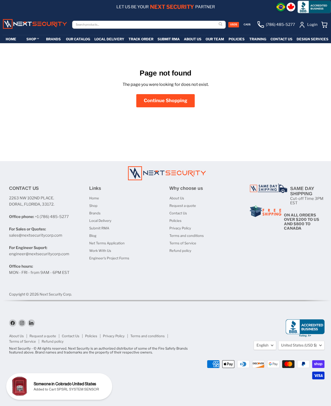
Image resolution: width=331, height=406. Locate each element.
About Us (176, 198)
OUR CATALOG (78, 39)
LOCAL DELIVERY (109, 39)
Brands (95, 213)
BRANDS (53, 39)
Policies (175, 221)
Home (94, 198)
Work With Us (100, 251)
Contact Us (178, 213)
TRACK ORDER (141, 39)
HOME (11, 39)
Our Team (215, 39)
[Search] (221, 24)
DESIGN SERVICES (312, 39)
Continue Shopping (165, 100)
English (262, 345)
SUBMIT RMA (168, 39)
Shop (93, 206)
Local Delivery (100, 221)
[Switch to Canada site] (291, 7)
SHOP (31, 39)
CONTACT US (281, 39)
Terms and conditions (186, 236)
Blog (92, 236)
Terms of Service (182, 243)
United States (299, 345)
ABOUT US (192, 39)
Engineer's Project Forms (109, 258)
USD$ (233, 24)
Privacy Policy (180, 228)
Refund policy (180, 251)
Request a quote (182, 206)
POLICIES (237, 39)
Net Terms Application (107, 243)
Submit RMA (99, 228)
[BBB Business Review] (314, 7)
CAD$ (247, 24)
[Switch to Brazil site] (280, 7)
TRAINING (257, 39)
